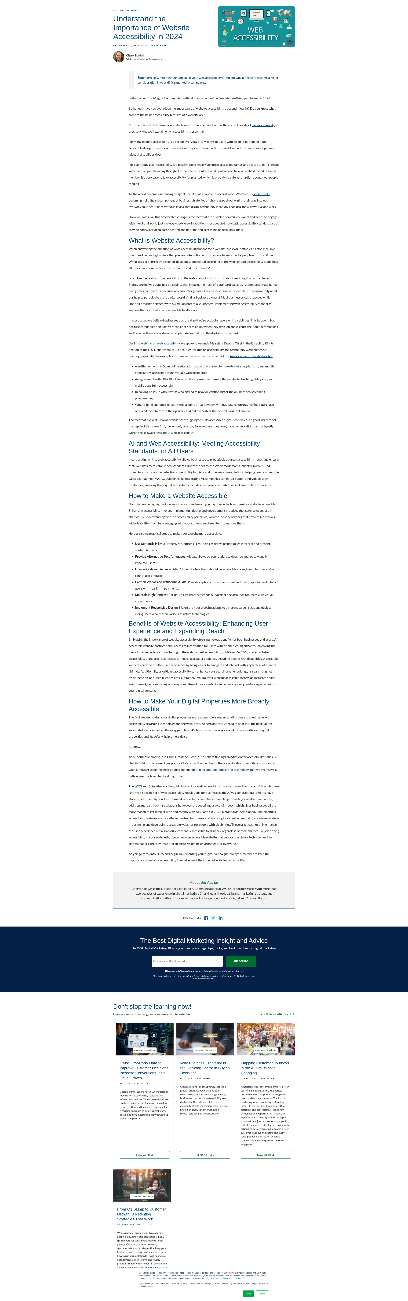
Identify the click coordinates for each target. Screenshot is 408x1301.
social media (261, 194)
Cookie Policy (238, 1278)
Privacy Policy (222, 1278)
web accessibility (263, 125)
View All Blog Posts (276, 1013)
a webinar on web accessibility (159, 343)
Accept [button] (248, 1293)
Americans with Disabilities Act (251, 356)
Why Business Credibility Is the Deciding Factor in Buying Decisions (205, 1068)
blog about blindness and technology (224, 769)
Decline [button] (262, 1293)
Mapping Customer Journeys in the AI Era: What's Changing (265, 1068)
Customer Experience (126, 10)
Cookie (236, 976)
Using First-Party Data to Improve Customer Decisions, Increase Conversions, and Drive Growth (144, 1070)
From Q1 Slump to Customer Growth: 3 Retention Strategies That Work (141, 1214)
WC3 (138, 786)
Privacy (225, 976)
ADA (151, 786)
